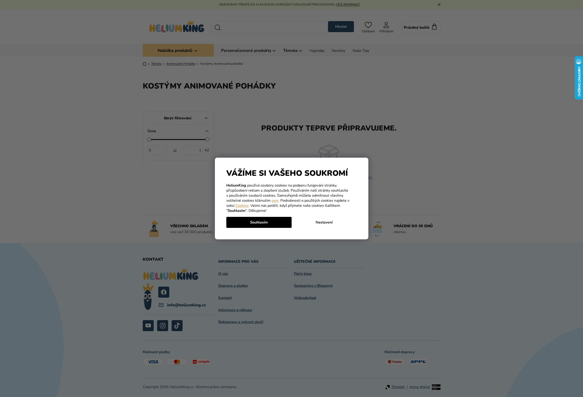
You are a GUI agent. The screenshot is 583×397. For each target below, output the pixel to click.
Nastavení (324, 222)
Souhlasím (259, 222)
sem (275, 200)
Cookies (242, 205)
